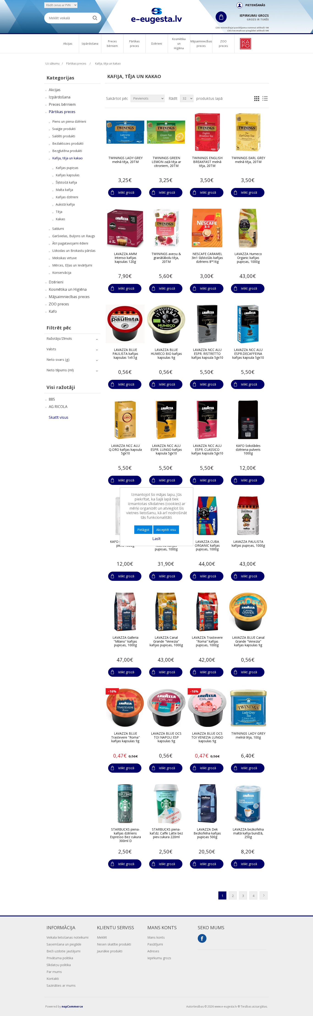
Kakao (60, 219)
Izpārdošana (90, 44)
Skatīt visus (58, 417)
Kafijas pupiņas (67, 168)
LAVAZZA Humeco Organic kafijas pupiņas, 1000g (248, 258)
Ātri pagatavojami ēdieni (70, 243)
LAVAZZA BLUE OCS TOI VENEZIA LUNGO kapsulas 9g (207, 737)
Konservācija (61, 272)
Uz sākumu (52, 63)
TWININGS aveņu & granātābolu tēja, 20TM (166, 258)
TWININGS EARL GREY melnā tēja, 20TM (248, 160)
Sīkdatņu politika (59, 965)
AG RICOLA (58, 406)
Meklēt (102, 937)
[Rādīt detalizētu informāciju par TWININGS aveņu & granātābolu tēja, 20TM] (166, 228)
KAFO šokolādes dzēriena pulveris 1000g (248, 449)
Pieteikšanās (255, 5)
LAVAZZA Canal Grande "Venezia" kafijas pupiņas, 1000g (166, 641)
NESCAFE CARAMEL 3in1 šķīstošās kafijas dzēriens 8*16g (207, 258)
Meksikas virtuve (64, 258)
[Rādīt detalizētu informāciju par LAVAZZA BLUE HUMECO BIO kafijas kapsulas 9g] (166, 323)
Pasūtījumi (155, 944)
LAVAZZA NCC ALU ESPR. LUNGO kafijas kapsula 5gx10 (166, 449)
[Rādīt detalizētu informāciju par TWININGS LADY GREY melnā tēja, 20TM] (125, 132)
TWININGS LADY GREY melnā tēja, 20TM (125, 160)
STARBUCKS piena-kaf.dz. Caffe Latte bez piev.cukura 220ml (166, 833)
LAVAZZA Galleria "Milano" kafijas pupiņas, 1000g (125, 641)
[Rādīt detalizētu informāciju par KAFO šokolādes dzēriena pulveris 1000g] (248, 419)
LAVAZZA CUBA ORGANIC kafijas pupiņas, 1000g (207, 545)
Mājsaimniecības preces (201, 43)
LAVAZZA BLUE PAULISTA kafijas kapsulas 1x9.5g (125, 353)
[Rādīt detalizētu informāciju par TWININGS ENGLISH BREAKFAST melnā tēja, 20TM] (207, 132)
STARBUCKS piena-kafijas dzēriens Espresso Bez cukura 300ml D (125, 835)
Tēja (59, 211)
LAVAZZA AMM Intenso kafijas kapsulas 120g (125, 258)
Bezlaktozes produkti (67, 143)
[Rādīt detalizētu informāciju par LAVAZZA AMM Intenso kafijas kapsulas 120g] (125, 228)
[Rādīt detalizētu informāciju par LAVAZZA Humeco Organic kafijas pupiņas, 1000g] (248, 228)
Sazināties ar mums (61, 985)
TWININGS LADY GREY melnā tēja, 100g (248, 735)
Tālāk (264, 895)
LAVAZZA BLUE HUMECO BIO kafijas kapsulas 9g (166, 353)
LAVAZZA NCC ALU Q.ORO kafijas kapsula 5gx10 (125, 449)
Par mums (54, 972)
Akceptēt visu (166, 529)
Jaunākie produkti (109, 951)
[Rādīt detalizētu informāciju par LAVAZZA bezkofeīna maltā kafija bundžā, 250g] (248, 803)
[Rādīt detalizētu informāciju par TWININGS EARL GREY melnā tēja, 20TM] (248, 132)
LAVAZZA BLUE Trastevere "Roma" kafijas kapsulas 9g (125, 737)
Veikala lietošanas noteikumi (67, 937)
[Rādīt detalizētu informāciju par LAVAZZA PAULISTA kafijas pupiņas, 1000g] (248, 515)
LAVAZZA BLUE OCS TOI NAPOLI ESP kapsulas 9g (166, 737)
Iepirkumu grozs (159, 958)
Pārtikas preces (134, 43)
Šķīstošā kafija (66, 182)
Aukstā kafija (65, 204)
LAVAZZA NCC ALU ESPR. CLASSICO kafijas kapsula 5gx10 (207, 449)
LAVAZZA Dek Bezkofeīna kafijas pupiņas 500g (207, 833)
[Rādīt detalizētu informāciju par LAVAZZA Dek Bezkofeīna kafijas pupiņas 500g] (207, 803)
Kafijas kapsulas (68, 175)
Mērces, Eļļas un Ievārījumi (72, 265)
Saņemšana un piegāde (64, 944)
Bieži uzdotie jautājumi (63, 951)
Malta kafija (64, 189)
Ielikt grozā (126, 192)
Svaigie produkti (64, 129)
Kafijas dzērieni (67, 197)
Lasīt (156, 538)
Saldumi (58, 228)
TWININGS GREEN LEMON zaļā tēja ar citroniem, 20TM (166, 162)
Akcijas (67, 44)
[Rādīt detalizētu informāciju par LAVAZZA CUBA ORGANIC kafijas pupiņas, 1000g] (207, 515)
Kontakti (53, 978)
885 (52, 399)
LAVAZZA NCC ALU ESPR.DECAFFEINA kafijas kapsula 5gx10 (248, 353)
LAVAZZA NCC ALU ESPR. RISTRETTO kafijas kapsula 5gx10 (207, 353)
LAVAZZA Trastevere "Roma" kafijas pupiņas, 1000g (207, 641)
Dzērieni (156, 44)
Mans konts (156, 937)
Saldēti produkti (63, 136)
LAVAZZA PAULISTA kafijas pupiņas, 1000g (248, 544)
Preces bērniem (112, 43)
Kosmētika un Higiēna (179, 43)
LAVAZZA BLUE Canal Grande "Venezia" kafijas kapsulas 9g (248, 641)
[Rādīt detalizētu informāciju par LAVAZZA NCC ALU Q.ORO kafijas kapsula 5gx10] (125, 419)
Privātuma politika (60, 958)
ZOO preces (223, 43)
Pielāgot (143, 529)
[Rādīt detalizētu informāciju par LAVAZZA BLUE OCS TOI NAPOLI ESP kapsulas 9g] (166, 707)
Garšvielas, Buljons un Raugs (73, 236)
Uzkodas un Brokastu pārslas (74, 250)
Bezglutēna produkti (67, 151)
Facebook (202, 938)
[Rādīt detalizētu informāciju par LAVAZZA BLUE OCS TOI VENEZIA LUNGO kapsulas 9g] (207, 707)
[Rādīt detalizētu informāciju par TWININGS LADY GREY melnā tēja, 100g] (248, 707)
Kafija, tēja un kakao (67, 158)
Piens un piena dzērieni (69, 121)
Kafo (53, 311)
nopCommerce (72, 1006)
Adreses (153, 951)
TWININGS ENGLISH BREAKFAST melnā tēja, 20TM (207, 162)
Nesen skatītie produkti (114, 944)
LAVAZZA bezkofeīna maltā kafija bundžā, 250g (248, 833)
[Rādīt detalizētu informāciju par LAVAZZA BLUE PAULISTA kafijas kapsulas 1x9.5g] (125, 323)
